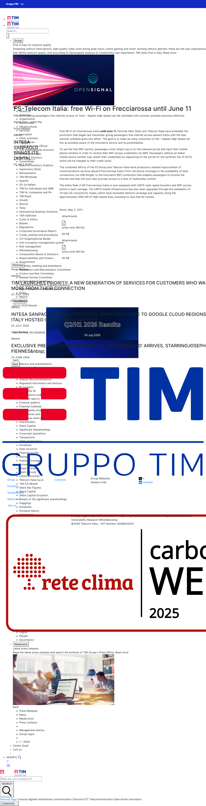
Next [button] (15, 364)
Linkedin (147, 482)
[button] (17, 148)
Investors (13, 486)
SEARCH (7, 783)
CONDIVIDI (8, 803)
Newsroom (20, 644)
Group (18, 40)
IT (7, 761)
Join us (11, 505)
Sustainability (15, 492)
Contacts (60, 479)
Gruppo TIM (12, 4)
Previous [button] (18, 265)
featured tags (8, 799)
